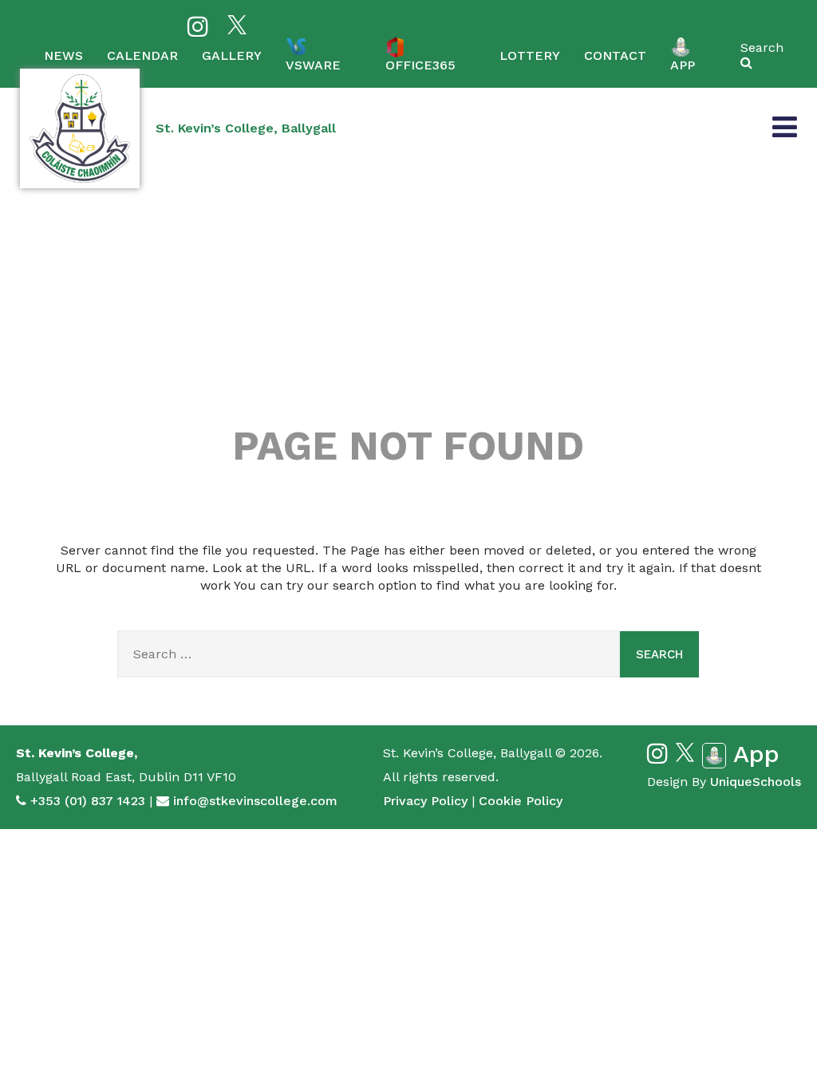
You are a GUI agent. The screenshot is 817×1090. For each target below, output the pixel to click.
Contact (615, 55)
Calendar (142, 55)
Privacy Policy (425, 800)
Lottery (529, 55)
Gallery (232, 55)
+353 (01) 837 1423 (87, 800)
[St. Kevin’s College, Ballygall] (80, 128)
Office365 (420, 65)
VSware (313, 65)
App (682, 65)
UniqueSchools (755, 781)
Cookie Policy (520, 800)
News (63, 55)
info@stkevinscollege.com (255, 800)
